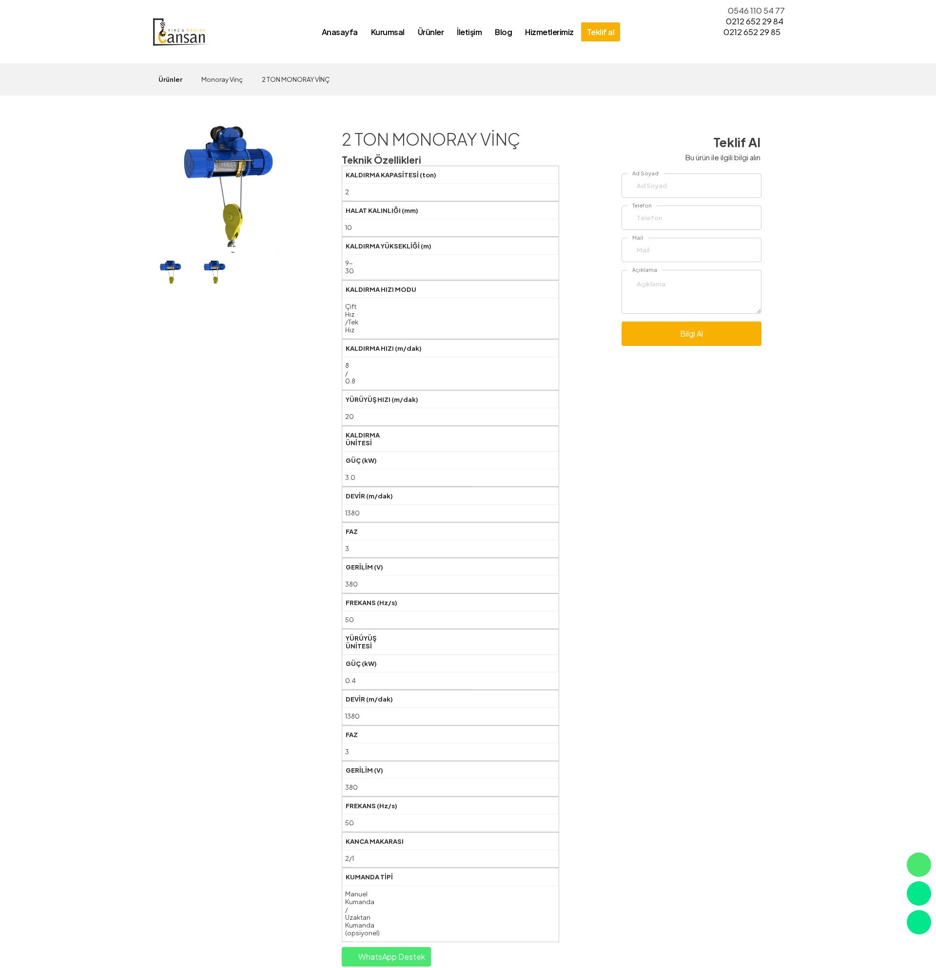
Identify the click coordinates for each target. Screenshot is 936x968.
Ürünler (170, 79)
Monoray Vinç (222, 79)
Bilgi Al (691, 333)
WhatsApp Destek (391, 956)
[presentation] (169, 175)
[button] (231, 249)
